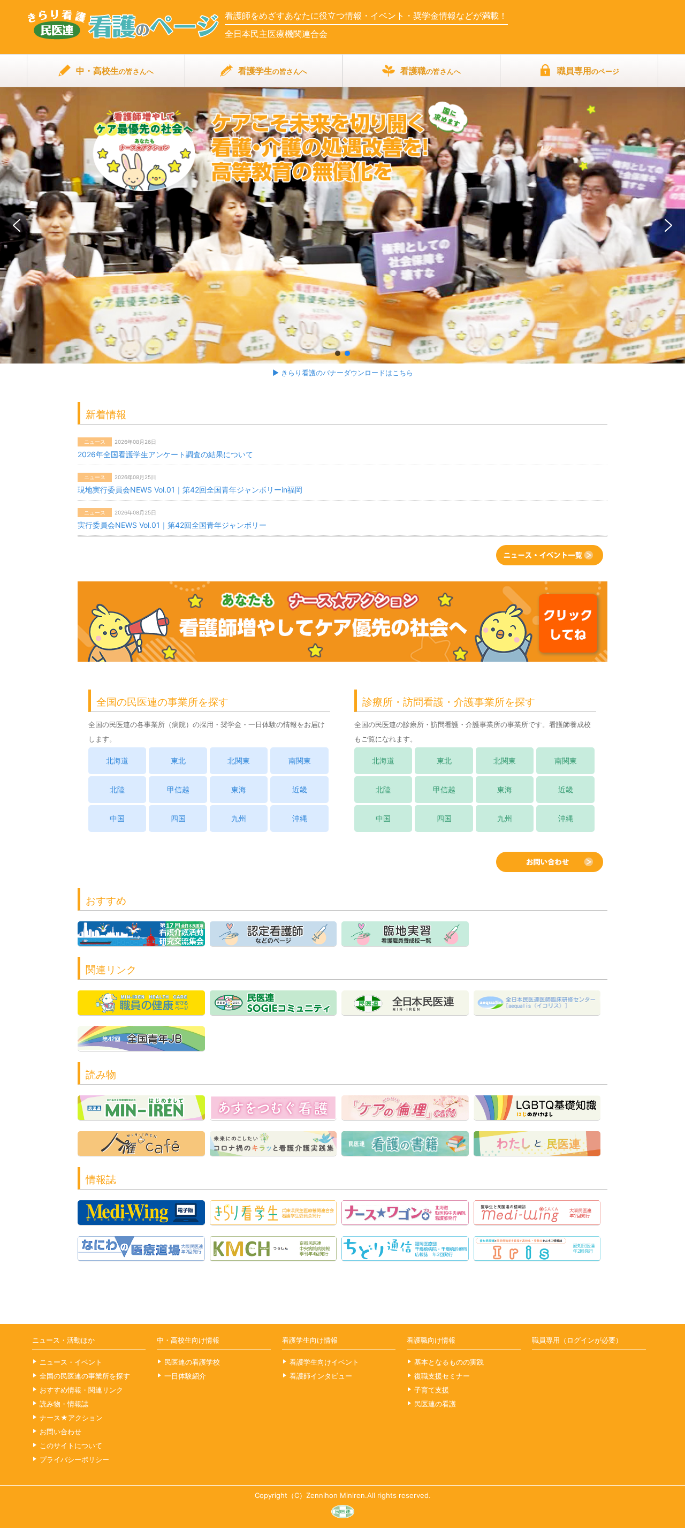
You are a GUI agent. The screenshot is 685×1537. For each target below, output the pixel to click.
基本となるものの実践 (449, 1362)
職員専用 (588, 70)
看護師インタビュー (321, 1376)
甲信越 (178, 789)
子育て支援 (431, 1389)
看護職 (430, 70)
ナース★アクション (71, 1417)
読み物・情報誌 (64, 1403)
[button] (342, 225)
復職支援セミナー (442, 1376)
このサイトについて (71, 1445)
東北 (178, 760)
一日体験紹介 (185, 1376)
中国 (117, 818)
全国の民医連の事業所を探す (85, 1376)
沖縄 (299, 818)
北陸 (117, 789)
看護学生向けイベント (324, 1362)
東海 (238, 789)
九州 (238, 818)
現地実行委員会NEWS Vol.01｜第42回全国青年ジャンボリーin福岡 (190, 489)
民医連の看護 (435, 1403)
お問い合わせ (60, 1431)
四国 (178, 818)
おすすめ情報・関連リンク (81, 1389)
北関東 (238, 760)
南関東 (299, 760)
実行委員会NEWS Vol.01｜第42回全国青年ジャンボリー (172, 524)
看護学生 (272, 70)
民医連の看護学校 (192, 1362)
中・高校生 (115, 70)
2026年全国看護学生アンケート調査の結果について (165, 454)
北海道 (117, 760)
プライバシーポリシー (74, 1459)
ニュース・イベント (71, 1362)
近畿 (299, 789)
